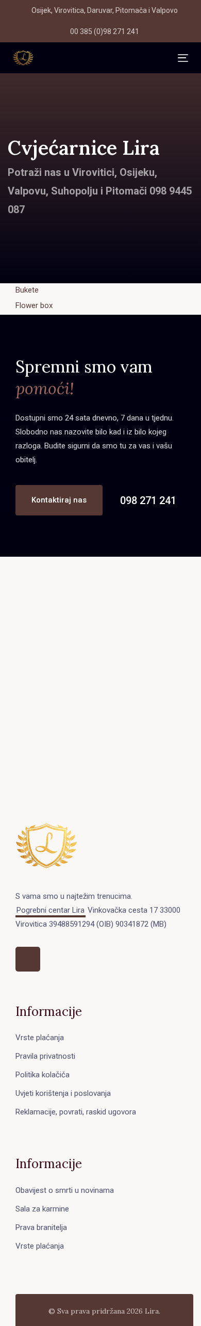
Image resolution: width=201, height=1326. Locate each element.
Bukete (27, 290)
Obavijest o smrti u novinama (64, 1190)
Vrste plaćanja (39, 1037)
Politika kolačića (42, 1074)
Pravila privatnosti (45, 1056)
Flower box (34, 305)
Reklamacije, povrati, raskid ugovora (75, 1112)
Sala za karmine (42, 1209)
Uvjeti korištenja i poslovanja (63, 1093)
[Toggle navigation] (105, 58)
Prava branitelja (41, 1227)
